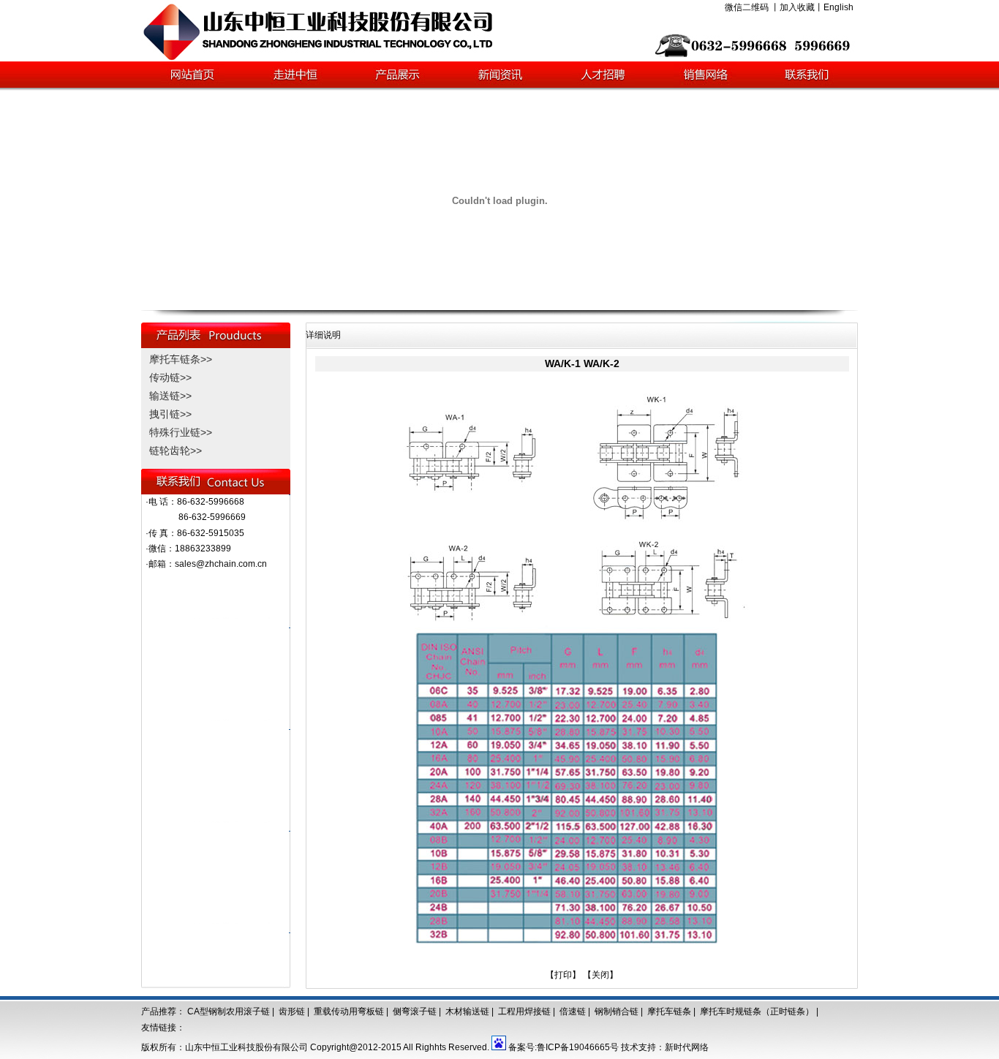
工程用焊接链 (524, 1011)
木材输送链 (467, 1011)
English (838, 7)
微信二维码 (747, 7)
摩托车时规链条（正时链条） (757, 1011)
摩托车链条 (669, 1011)
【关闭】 (600, 975)
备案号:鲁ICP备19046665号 (563, 1047)
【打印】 (563, 975)
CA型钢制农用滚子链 (228, 1011)
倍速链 (572, 1011)
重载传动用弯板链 (349, 1011)
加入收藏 (797, 7)
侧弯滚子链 (415, 1011)
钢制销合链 (616, 1011)
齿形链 (292, 1011)
